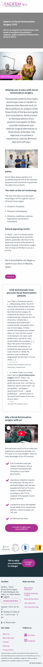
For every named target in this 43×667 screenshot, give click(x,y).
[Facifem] (11, 4)
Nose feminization (31, 599)
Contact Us (28, 563)
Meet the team (8, 638)
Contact (6, 642)
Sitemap (6, 646)
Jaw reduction (29, 603)
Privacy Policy (8, 650)
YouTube (31, 635)
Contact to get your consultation (21, 528)
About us (6, 634)
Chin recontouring (31, 607)
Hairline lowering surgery (31, 594)
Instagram (31, 641)
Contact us (10, 276)
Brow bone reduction (28, 588)
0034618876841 (10, 600)
